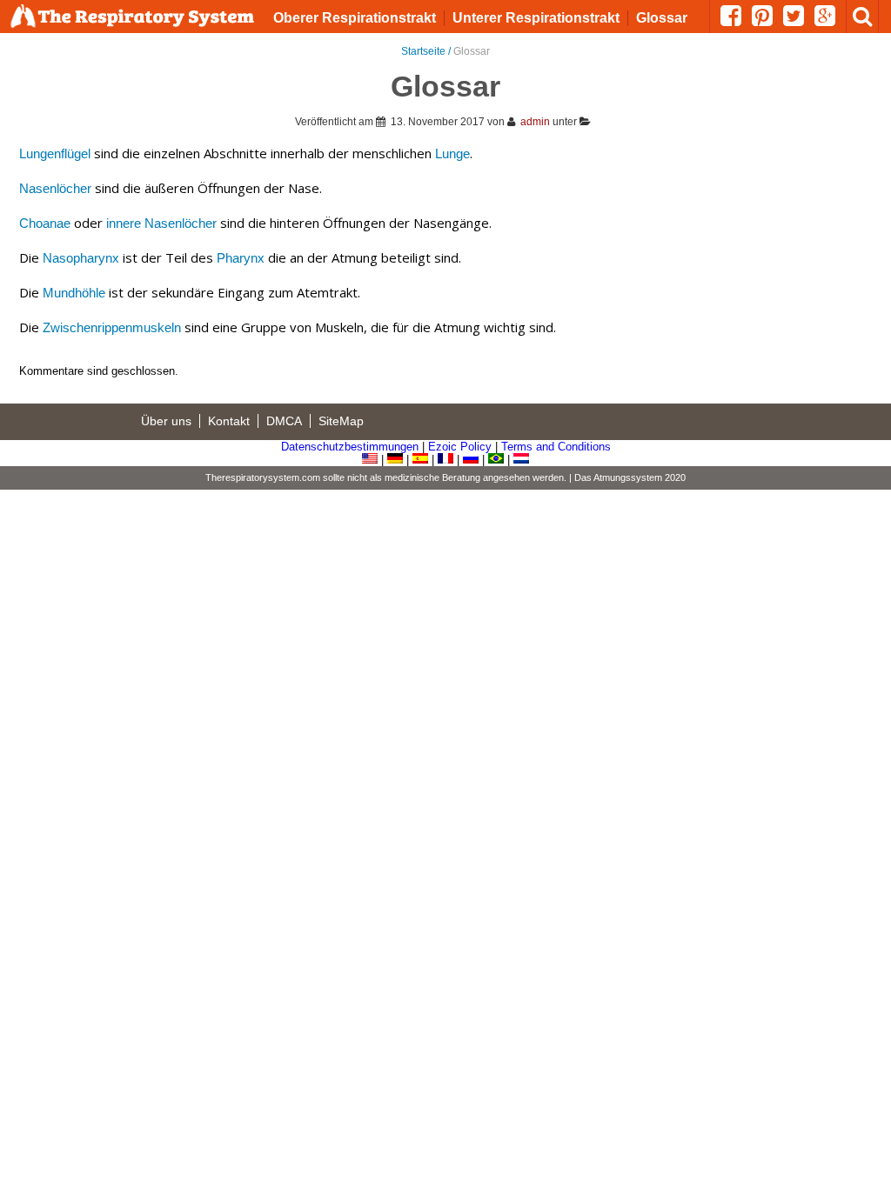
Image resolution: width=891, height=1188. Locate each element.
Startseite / (427, 51)
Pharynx (241, 257)
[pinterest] (767, 20)
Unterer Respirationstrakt (536, 17)
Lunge (452, 153)
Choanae (44, 223)
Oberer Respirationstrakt (354, 17)
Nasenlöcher (55, 188)
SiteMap (341, 421)
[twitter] (798, 20)
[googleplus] (830, 20)
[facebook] (736, 20)
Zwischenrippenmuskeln (112, 327)
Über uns (166, 421)
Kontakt (229, 421)
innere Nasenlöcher (161, 223)
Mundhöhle (74, 292)
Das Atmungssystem (618, 477)
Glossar (661, 17)
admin (535, 122)
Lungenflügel (54, 153)
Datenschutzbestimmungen (350, 446)
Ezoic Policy (460, 446)
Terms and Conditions (556, 446)
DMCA (284, 421)
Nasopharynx (81, 257)
